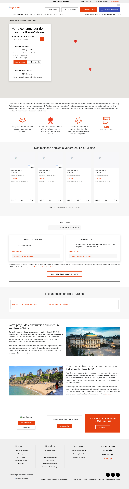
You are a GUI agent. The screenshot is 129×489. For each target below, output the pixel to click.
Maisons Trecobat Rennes (23, 256)
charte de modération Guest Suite (43, 267)
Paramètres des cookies (113, 479)
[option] (22, 177)
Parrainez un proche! (78, 457)
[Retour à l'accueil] (14, 7)
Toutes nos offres (50, 450)
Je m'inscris (64, 426)
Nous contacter (20, 62)
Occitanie (21, 463)
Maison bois (50, 460)
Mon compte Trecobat (79, 450)
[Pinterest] (113, 475)
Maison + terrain (50, 454)
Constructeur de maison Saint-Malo (24, 304)
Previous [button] (7, 174)
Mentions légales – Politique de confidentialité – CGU (56, 479)
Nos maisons (30, 14)
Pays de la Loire (21, 457)
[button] (90, 69)
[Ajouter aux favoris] (32, 171)
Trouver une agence (21, 450)
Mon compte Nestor (78, 454)
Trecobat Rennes (21, 46)
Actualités (107, 450)
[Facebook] (108, 475)
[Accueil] (9, 14)
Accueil (11, 20)
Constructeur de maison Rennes (58, 304)
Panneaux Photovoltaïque (50, 467)
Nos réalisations (107, 446)
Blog (119, 14)
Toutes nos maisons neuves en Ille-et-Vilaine (65, 208)
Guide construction (108, 14)
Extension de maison (50, 463)
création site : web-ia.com (96, 479)
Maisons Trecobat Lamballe (81, 256)
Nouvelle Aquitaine (21, 460)
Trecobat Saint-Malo (23, 70)
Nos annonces (18, 14)
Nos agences (58, 14)
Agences (17, 20)
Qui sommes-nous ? (92, 14)
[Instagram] (118, 475)
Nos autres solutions (44, 14)
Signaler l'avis (17, 251)
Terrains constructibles (50, 457)
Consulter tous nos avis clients (64, 274)
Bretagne (23, 20)
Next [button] (122, 174)
